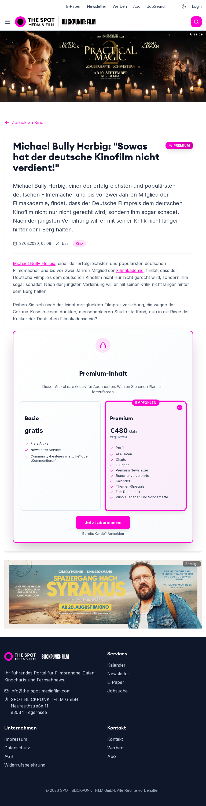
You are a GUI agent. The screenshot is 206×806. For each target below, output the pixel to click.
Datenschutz (17, 747)
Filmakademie (130, 270)
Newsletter (96, 6)
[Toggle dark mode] (184, 6)
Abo (137, 6)
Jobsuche (117, 691)
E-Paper (73, 6)
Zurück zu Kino (27, 122)
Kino (79, 243)
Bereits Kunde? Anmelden (103, 534)
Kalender (116, 665)
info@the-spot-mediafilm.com (41, 691)
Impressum (15, 739)
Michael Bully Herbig (34, 263)
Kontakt (115, 739)
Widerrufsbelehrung (24, 765)
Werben (120, 6)
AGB (8, 756)
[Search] (196, 21)
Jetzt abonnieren (103, 522)
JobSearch (157, 6)
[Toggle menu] (7, 21)
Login (197, 6)
